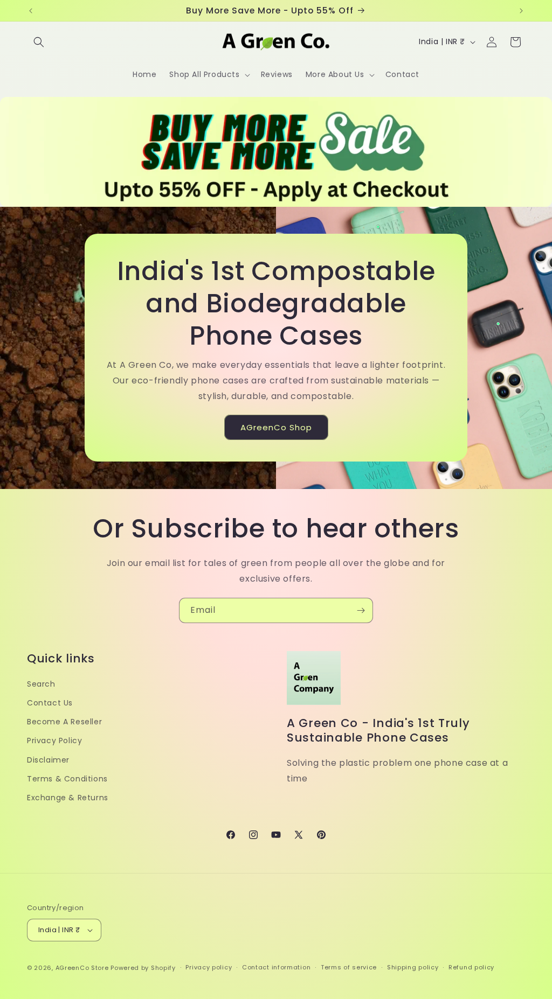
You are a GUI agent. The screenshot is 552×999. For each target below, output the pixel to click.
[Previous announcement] (31, 11)
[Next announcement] (521, 11)
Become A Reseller (64, 721)
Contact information (276, 967)
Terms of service (349, 967)
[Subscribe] (360, 610)
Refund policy (471, 967)
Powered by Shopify (143, 967)
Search (41, 684)
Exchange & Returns (67, 797)
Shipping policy (413, 967)
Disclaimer (48, 760)
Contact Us (50, 702)
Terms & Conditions (67, 778)
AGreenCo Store (82, 967)
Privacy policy (208, 967)
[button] (39, 42)
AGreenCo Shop (276, 427)
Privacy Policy (54, 740)
